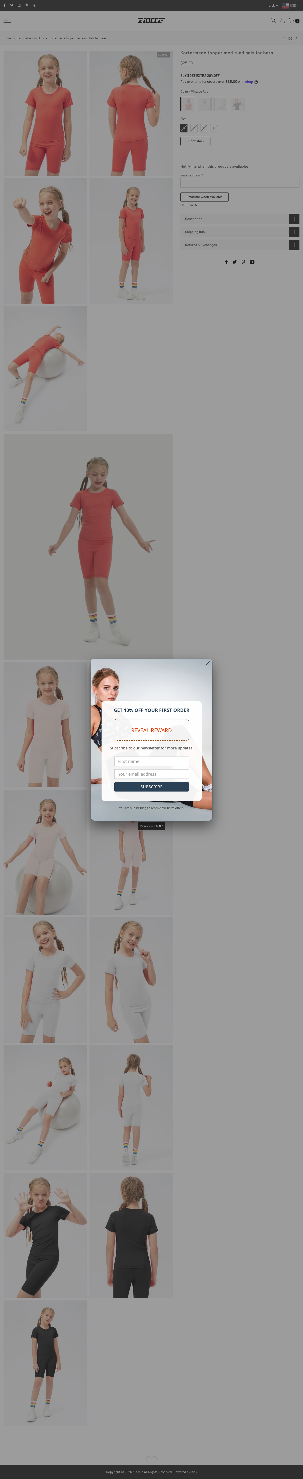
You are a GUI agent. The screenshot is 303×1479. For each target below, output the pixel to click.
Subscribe (152, 786)
